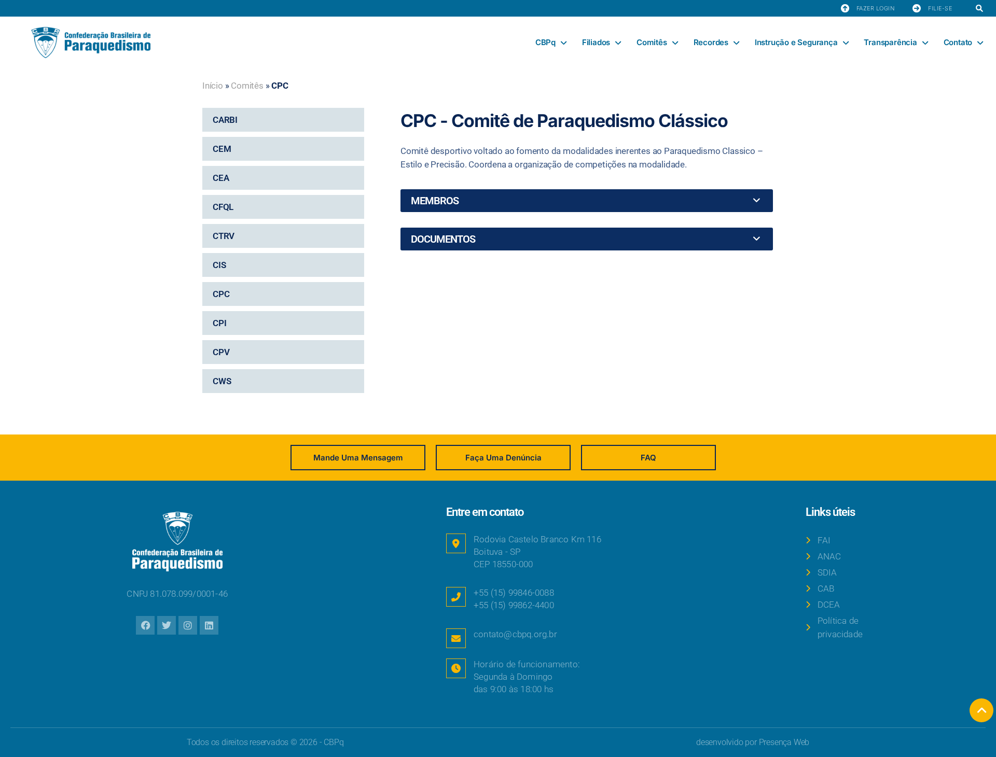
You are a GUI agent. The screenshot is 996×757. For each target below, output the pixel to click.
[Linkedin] (209, 625)
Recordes (711, 42)
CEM (222, 149)
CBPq (545, 42)
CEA (221, 178)
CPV (221, 352)
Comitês (652, 42)
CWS (222, 381)
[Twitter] (166, 625)
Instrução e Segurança (796, 42)
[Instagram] (187, 625)
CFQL (223, 207)
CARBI (225, 120)
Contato (958, 42)
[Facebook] (145, 625)
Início (212, 85)
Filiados (596, 42)
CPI (219, 323)
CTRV (223, 236)
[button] (979, 9)
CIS (219, 265)
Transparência (890, 42)
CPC (221, 294)
